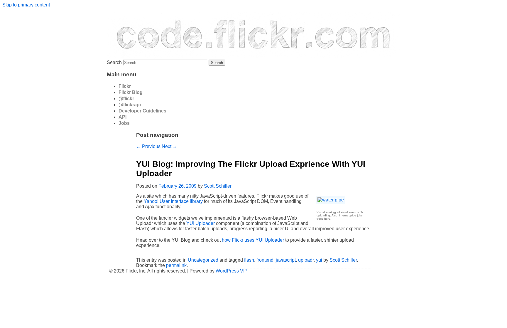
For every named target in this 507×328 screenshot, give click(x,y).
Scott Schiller (217, 186)
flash (249, 260)
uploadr (306, 260)
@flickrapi (130, 104)
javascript (286, 260)
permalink (176, 265)
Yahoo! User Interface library (173, 201)
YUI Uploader (200, 223)
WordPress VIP (232, 270)
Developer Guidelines (142, 110)
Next (169, 146)
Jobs (124, 123)
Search (114, 62)
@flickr (126, 98)
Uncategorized (203, 260)
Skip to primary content (26, 4)
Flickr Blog (131, 92)
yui (319, 260)
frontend (264, 260)
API (122, 117)
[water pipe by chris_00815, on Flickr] (329, 199)
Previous (148, 146)
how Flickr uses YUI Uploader (253, 240)
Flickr (125, 86)
